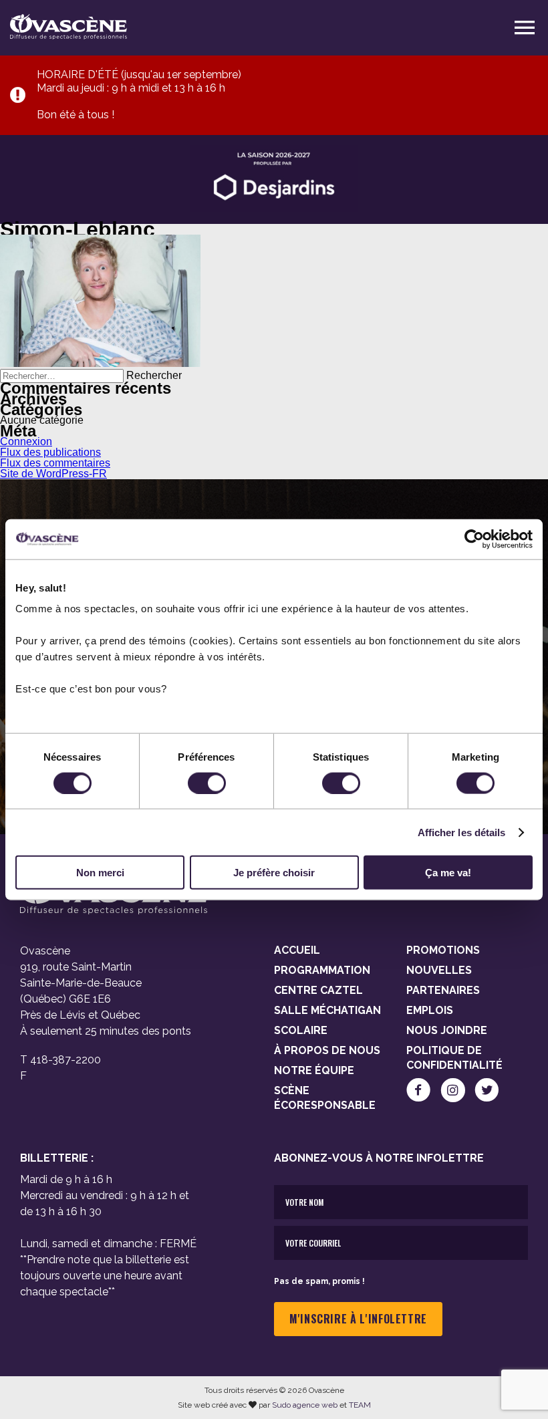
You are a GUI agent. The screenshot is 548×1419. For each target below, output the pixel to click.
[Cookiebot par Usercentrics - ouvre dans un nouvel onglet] (474, 539)
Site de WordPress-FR (53, 473)
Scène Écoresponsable (325, 1098)
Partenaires (443, 990)
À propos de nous (327, 1050)
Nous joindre (446, 1030)
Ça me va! (448, 872)
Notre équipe (314, 1070)
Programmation (322, 970)
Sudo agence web (304, 1405)
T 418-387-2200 (60, 1059)
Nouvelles (439, 970)
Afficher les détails (462, 831)
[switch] (207, 782)
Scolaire (300, 1030)
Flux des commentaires (55, 463)
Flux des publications (50, 452)
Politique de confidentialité (454, 1057)
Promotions (443, 950)
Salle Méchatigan (327, 1010)
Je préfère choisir (274, 872)
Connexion (26, 441)
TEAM (360, 1405)
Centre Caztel (318, 990)
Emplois (429, 1010)
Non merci (100, 872)
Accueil (297, 950)
